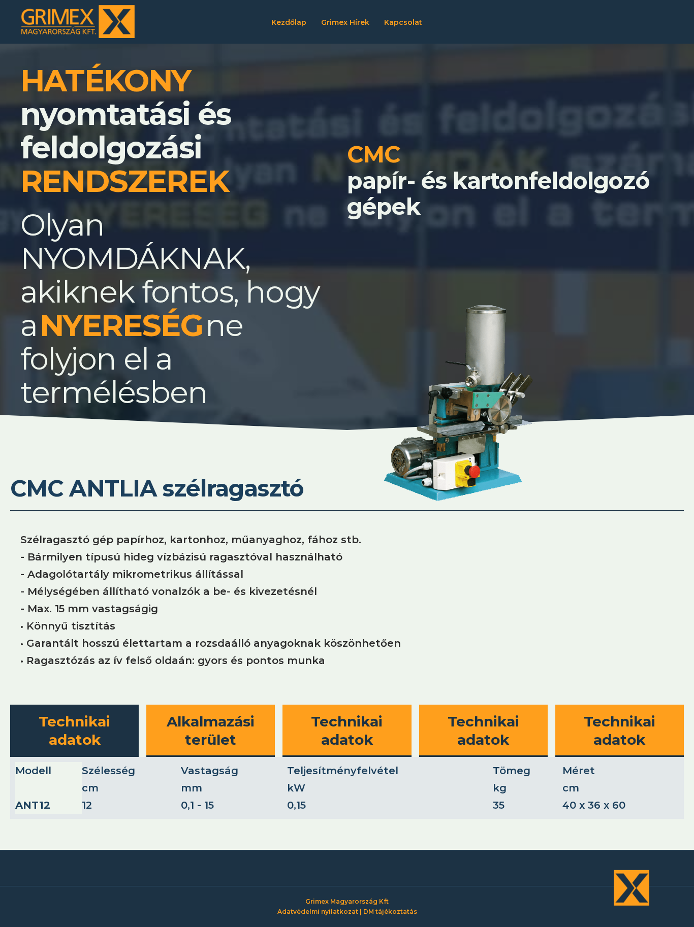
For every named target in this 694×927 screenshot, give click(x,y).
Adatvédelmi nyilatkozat (317, 911)
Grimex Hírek (345, 22)
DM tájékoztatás (390, 911)
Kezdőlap (288, 22)
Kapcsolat (403, 22)
